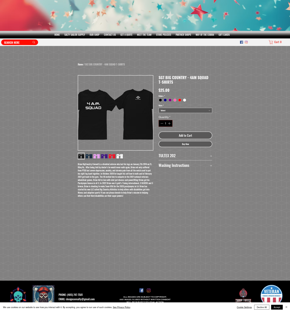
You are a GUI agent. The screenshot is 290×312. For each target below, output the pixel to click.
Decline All (262, 307)
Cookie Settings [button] (244, 307)
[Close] (286, 307)
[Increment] (169, 123)
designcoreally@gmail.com (80, 299)
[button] (94, 34)
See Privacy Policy (121, 307)
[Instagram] (246, 42)
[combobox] (185, 110)
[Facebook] (241, 42)
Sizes (161, 105)
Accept (277, 307)
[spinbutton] (165, 123)
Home (80, 64)
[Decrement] (161, 123)
